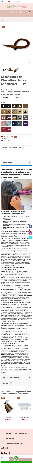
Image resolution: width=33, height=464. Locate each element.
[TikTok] (30, 237)
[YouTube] (30, 230)
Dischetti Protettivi (24, 417)
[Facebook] (30, 226)
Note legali (18, 1)
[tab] (16, 163)
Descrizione (7, 163)
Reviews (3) (7, 383)
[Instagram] (30, 233)
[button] (2, 409)
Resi (13, 1)
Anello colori (9, 417)
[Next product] (31, 19)
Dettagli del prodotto (11, 377)
